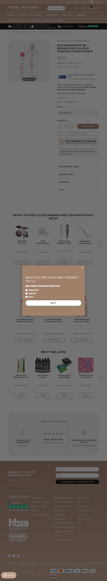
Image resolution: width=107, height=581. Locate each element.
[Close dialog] (82, 268)
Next (53, 303)
